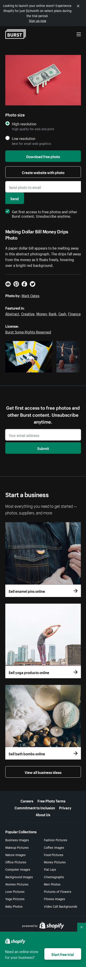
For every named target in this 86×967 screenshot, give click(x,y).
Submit (43, 448)
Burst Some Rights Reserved (28, 331)
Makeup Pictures (17, 847)
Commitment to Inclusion (35, 807)
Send (14, 198)
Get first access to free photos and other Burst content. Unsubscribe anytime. (44, 213)
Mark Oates (30, 295)
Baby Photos (13, 906)
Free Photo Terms (51, 800)
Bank (52, 313)
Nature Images (15, 854)
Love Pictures (14, 891)
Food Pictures (53, 854)
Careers (27, 800)
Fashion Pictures (55, 839)
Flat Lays (50, 869)
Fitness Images (54, 898)
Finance (74, 313)
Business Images (17, 839)
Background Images (19, 876)
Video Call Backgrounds (60, 906)
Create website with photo (43, 172)
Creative (27, 313)
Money (41, 313)
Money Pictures (55, 861)
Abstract (12, 313)
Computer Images (17, 869)
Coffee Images (54, 847)
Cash (62, 313)
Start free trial (62, 954)
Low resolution (23, 138)
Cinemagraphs (54, 876)
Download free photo (43, 156)
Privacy (65, 807)
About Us (43, 814)
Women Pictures (16, 884)
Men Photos (52, 884)
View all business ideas (43, 772)
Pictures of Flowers (57, 891)
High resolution (24, 123)
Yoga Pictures (14, 898)
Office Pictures (15, 861)
